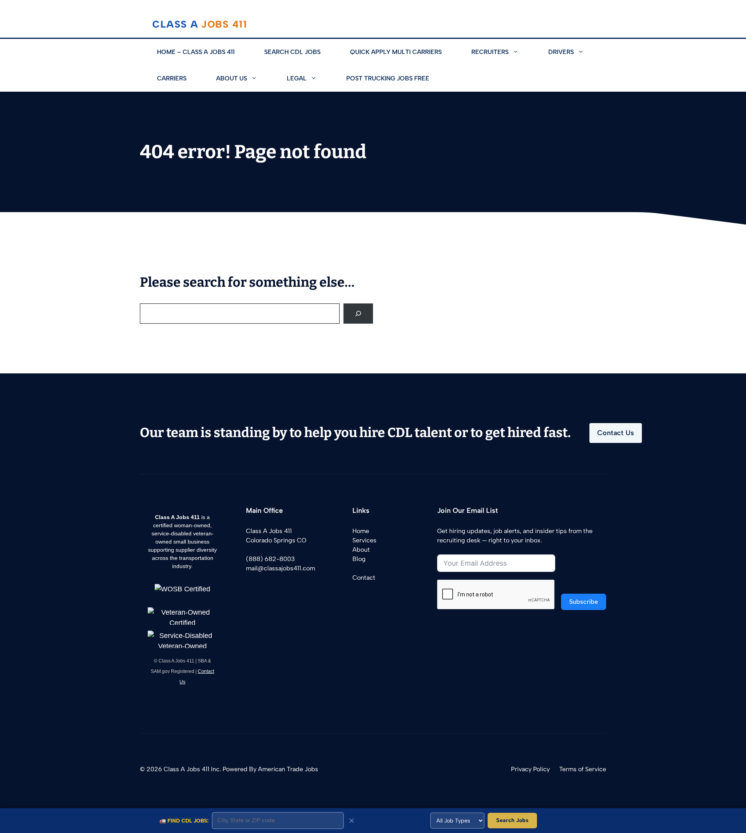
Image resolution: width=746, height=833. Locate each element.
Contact (363, 577)
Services (364, 540)
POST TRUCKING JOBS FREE (387, 78)
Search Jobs (512, 820)
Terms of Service (582, 769)
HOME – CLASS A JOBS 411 (196, 52)
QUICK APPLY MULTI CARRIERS (396, 52)
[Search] (358, 313)
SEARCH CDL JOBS (292, 52)
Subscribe (583, 601)
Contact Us (615, 433)
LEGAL (297, 78)
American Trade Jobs (288, 769)
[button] (521, 52)
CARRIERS (171, 78)
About (361, 549)
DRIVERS (561, 52)
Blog (359, 559)
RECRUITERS (490, 52)
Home (360, 531)
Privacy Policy (530, 769)
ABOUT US (231, 78)
